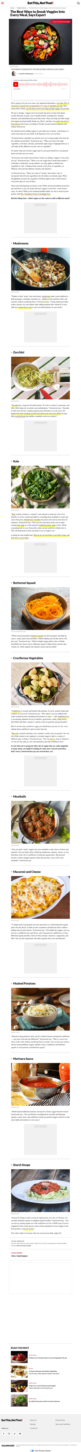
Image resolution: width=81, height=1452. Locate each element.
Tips (13, 1256)
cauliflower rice (63, 716)
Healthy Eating (21, 8)
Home (12, 8)
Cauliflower (16, 711)
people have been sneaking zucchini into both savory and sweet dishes (36, 413)
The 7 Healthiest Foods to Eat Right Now (35, 194)
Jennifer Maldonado (26, 73)
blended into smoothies (32, 519)
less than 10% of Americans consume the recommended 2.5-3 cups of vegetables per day (40, 104)
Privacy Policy (60, 1420)
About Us (33, 1420)
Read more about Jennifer (24, 1245)
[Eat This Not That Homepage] (40, 3)
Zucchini (15, 405)
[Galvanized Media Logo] (8, 1445)
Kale (13, 514)
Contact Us (34, 1428)
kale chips (20, 525)
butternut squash (37, 635)
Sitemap (32, 1424)
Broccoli (15, 733)
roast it (52, 739)
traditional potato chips (47, 525)
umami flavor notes (25, 307)
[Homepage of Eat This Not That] (12, 1420)
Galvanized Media (30, 1445)
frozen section (28, 1228)
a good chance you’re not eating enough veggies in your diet (47, 108)
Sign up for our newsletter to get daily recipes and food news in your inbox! (40, 536)
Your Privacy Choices (43, 1451)
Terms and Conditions (62, 1424)
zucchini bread (20, 416)
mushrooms (46, 296)
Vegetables (22, 1256)
